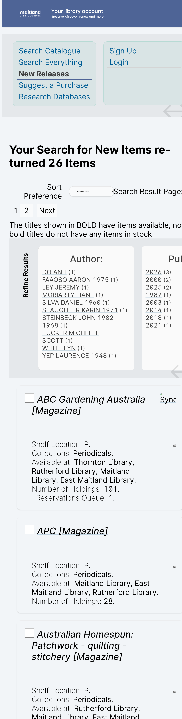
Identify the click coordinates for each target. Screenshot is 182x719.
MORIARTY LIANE (68, 295)
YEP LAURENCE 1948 (74, 355)
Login (118, 61)
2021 (153, 325)
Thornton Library (103, 462)
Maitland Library (102, 583)
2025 (153, 287)
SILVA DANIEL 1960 (71, 302)
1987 (153, 295)
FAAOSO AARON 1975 (75, 279)
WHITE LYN (59, 348)
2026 (153, 272)
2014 (153, 310)
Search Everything (50, 62)
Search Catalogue (49, 50)
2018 (153, 317)
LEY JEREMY (61, 287)
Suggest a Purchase (53, 85)
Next (47, 210)
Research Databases (54, 96)
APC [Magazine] (72, 531)
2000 (153, 279)
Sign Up (123, 50)
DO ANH (54, 272)
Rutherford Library (64, 471)
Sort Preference (43, 191)
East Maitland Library (97, 479)
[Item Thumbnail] (168, 399)
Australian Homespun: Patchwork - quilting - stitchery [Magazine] (82, 645)
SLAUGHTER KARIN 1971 (80, 310)
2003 (153, 302)
